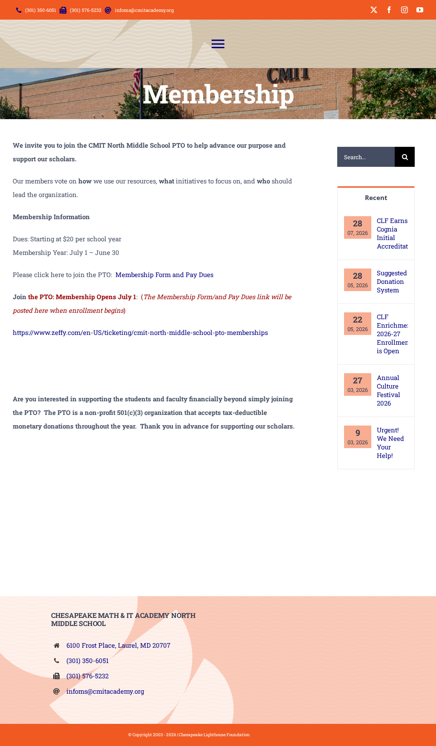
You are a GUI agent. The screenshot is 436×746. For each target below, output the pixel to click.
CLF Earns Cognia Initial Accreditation (392, 233)
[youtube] (419, 9)
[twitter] (373, 9)
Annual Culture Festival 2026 (388, 390)
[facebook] (389, 9)
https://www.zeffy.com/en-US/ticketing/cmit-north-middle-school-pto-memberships (140, 332)
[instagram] (404, 9)
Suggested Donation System (392, 281)
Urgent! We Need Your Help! (390, 443)
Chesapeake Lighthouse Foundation (214, 734)
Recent (376, 197)
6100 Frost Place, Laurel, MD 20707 (118, 645)
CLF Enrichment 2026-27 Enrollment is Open (392, 333)
